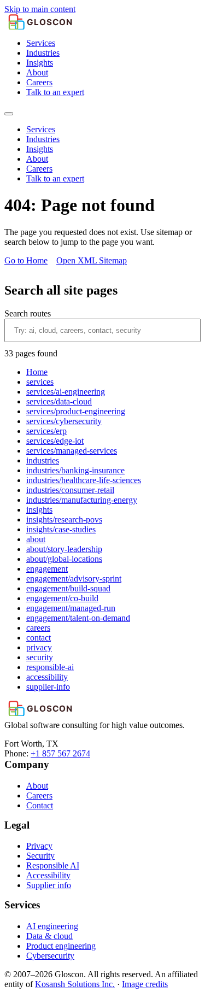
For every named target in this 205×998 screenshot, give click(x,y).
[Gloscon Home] (102, 22)
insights (39, 509)
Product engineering (61, 945)
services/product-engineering (75, 411)
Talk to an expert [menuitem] (55, 178)
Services (40, 43)
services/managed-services (71, 450)
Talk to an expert (55, 92)
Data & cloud (49, 936)
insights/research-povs (64, 519)
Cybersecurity (50, 955)
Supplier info (48, 885)
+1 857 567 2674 (60, 753)
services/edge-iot (55, 440)
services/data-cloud (59, 401)
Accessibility (48, 875)
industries (42, 460)
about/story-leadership (64, 549)
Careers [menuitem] (39, 168)
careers (38, 627)
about (35, 539)
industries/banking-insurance (75, 470)
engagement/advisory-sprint (73, 578)
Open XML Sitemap (91, 260)
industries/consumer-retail (70, 490)
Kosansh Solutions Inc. (75, 984)
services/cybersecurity (64, 421)
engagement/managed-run (70, 608)
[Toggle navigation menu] (8, 113)
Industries (43, 52)
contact (38, 637)
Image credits (145, 984)
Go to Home (26, 260)
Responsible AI (52, 865)
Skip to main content (39, 9)
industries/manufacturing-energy (81, 499)
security (39, 657)
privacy (39, 647)
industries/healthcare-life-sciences (83, 480)
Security (40, 855)
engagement (47, 568)
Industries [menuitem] (43, 139)
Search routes (27, 313)
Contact (39, 805)
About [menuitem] (37, 158)
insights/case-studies (61, 529)
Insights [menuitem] (39, 149)
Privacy (39, 845)
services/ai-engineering (65, 391)
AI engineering (52, 926)
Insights (39, 62)
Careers (39, 82)
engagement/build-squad (68, 588)
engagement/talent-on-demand (78, 618)
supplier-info (48, 686)
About (37, 72)
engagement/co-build (62, 598)
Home (37, 372)
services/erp (46, 431)
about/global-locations (64, 558)
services (40, 381)
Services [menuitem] (40, 129)
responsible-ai (50, 667)
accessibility (47, 677)
